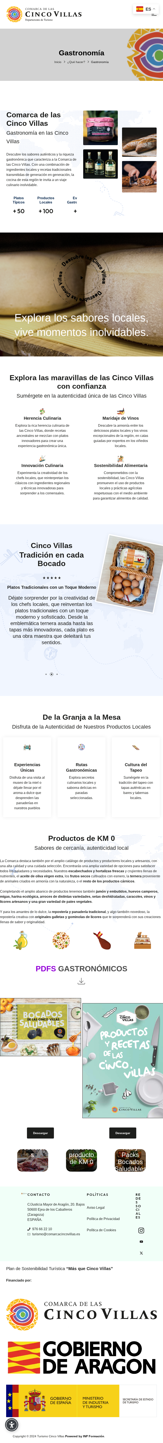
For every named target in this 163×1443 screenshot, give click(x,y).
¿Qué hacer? (76, 62)
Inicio (57, 62)
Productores (32, 1151)
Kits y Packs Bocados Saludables (130, 1158)
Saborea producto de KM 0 (81, 1154)
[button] (81, 278)
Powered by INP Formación (84, 1436)
